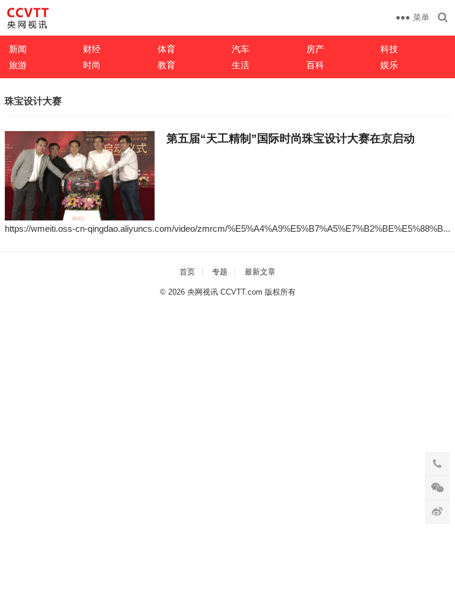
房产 (315, 49)
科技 (389, 49)
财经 (92, 49)
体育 (166, 49)
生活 (240, 65)
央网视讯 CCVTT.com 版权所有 (241, 291)
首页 (187, 271)
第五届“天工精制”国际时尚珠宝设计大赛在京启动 (290, 138)
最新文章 (260, 271)
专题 (220, 271)
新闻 (18, 49)
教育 (166, 65)
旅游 (18, 65)
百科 (315, 65)
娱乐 (389, 65)
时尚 (92, 65)
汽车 (240, 49)
